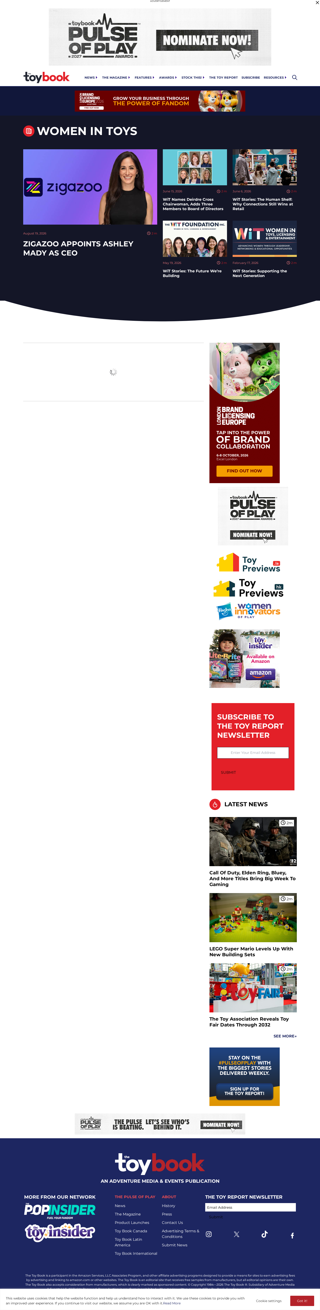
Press (167, 1214)
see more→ (285, 1036)
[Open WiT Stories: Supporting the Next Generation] (265, 239)
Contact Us (172, 1222)
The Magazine (114, 77)
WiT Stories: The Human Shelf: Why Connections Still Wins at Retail (263, 204)
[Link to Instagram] (208, 1234)
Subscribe (251, 77)
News (90, 77)
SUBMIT (228, 772)
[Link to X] (236, 1234)
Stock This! (192, 77)
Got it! (302, 1301)
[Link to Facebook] (292, 1235)
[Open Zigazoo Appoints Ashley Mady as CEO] (90, 187)
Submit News (174, 1245)
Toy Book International (136, 1253)
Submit (216, 1217)
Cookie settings (269, 1301)
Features (143, 77)
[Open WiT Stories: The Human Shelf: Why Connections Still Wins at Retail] (265, 167)
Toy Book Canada (131, 1231)
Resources (274, 77)
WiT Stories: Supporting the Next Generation (260, 273)
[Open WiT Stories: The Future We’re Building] (195, 239)
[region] (160, 1299)
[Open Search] (295, 77)
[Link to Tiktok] (264, 1234)
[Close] (317, 2)
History (168, 1206)
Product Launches (132, 1222)
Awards (166, 77)
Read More (172, 1303)
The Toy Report (223, 77)
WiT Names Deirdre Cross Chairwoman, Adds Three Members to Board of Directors (193, 204)
